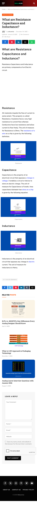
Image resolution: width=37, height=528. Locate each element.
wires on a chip (27, 190)
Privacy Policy (28, 489)
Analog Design (8, 14)
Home (3, 9)
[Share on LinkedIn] (18, 42)
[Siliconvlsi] (18, 3)
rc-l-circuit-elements (10, 279)
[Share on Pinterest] (12, 42)
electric (32, 262)
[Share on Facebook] (5, 42)
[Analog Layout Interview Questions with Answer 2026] (18, 369)
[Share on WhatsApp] (32, 42)
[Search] (34, 3)
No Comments (25, 34)
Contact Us (16, 489)
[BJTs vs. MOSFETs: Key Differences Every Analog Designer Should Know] (18, 309)
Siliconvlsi (21, 495)
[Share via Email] (25, 42)
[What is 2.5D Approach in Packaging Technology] (18, 339)
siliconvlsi (11, 31)
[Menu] (3, 3)
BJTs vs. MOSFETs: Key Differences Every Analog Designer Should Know (18, 322)
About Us (6, 489)
